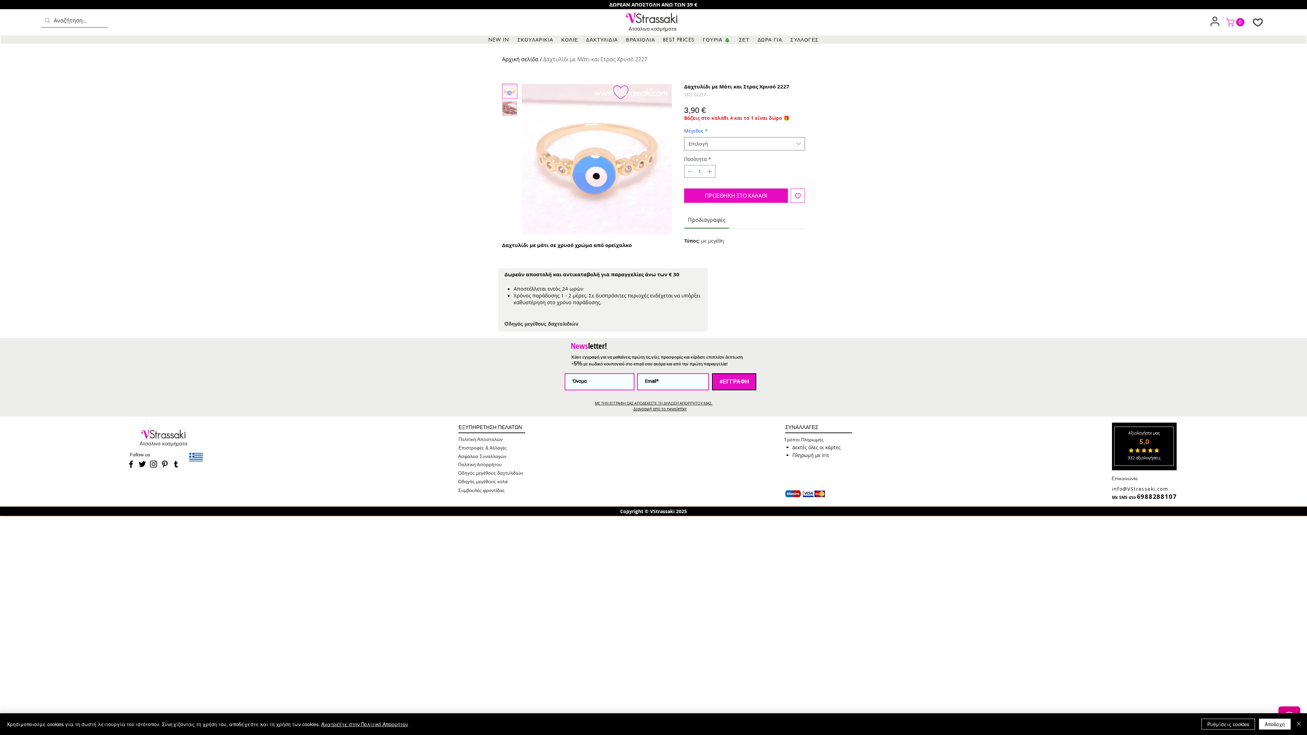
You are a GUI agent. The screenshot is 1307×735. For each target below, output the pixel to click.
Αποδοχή (1275, 724)
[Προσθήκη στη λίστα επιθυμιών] (798, 196)
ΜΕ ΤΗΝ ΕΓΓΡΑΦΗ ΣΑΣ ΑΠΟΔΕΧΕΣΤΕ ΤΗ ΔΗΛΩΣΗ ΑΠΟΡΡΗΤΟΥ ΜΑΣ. (653, 403)
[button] (535, 39)
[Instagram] (153, 464)
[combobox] (744, 143)
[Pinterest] (165, 464)
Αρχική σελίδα (520, 59)
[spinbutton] (700, 171)
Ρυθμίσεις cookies (1228, 724)
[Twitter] (142, 464)
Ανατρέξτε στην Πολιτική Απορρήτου (364, 724)
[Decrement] (689, 171)
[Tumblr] (176, 464)
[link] (1236, 22)
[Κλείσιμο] (1299, 724)
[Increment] (710, 171)
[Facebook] (131, 464)
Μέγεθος (696, 131)
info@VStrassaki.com (1140, 489)
